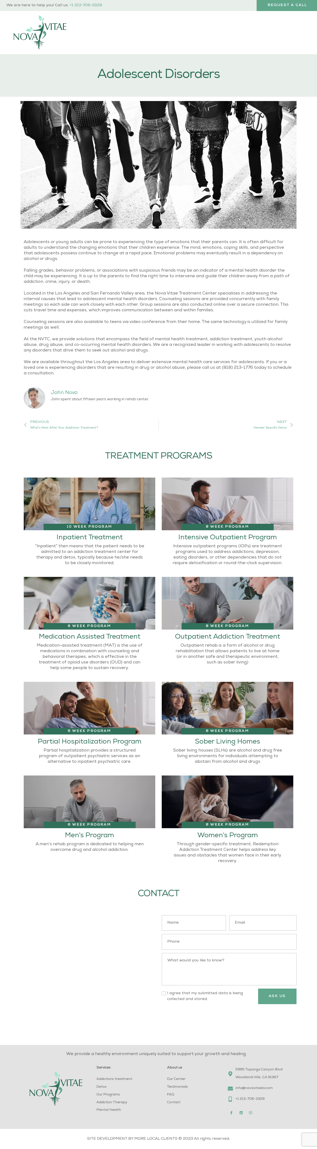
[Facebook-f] (231, 1112)
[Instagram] (250, 1112)
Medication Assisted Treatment (89, 637)
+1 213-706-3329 (86, 5)
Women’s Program (227, 835)
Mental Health (108, 1110)
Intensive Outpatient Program (227, 538)
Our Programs (108, 1095)
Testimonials (177, 1087)
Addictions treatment (114, 1079)
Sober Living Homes (227, 742)
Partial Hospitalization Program (89, 742)
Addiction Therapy (111, 1102)
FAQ (170, 1095)
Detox (101, 1087)
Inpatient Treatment (89, 538)
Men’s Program (89, 835)
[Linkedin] (241, 1112)
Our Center (176, 1079)
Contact (173, 1102)
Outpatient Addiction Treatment (227, 637)
